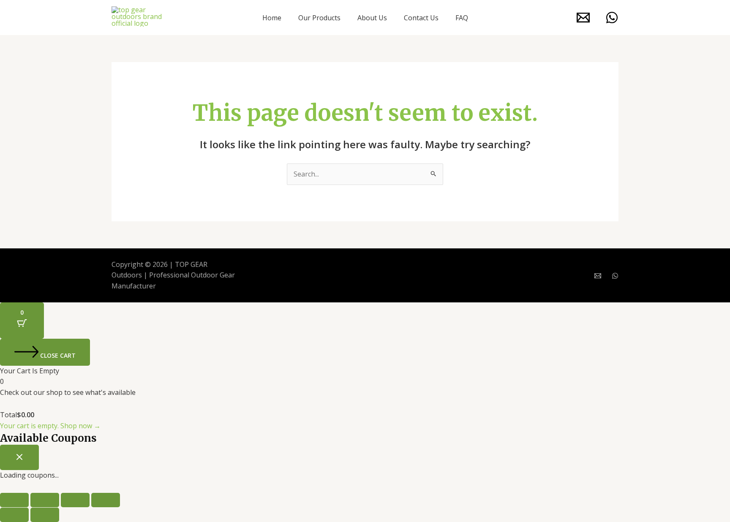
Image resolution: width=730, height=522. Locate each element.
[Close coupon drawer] (19, 457)
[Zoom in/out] (14, 500)
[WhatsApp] (611, 17)
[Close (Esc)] (105, 500)
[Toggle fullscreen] (44, 500)
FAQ (461, 17)
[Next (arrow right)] (44, 515)
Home (271, 17)
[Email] (583, 17)
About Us (372, 17)
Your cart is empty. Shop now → (50, 425)
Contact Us (421, 17)
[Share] (75, 500)
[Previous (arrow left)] (14, 515)
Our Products (319, 17)
